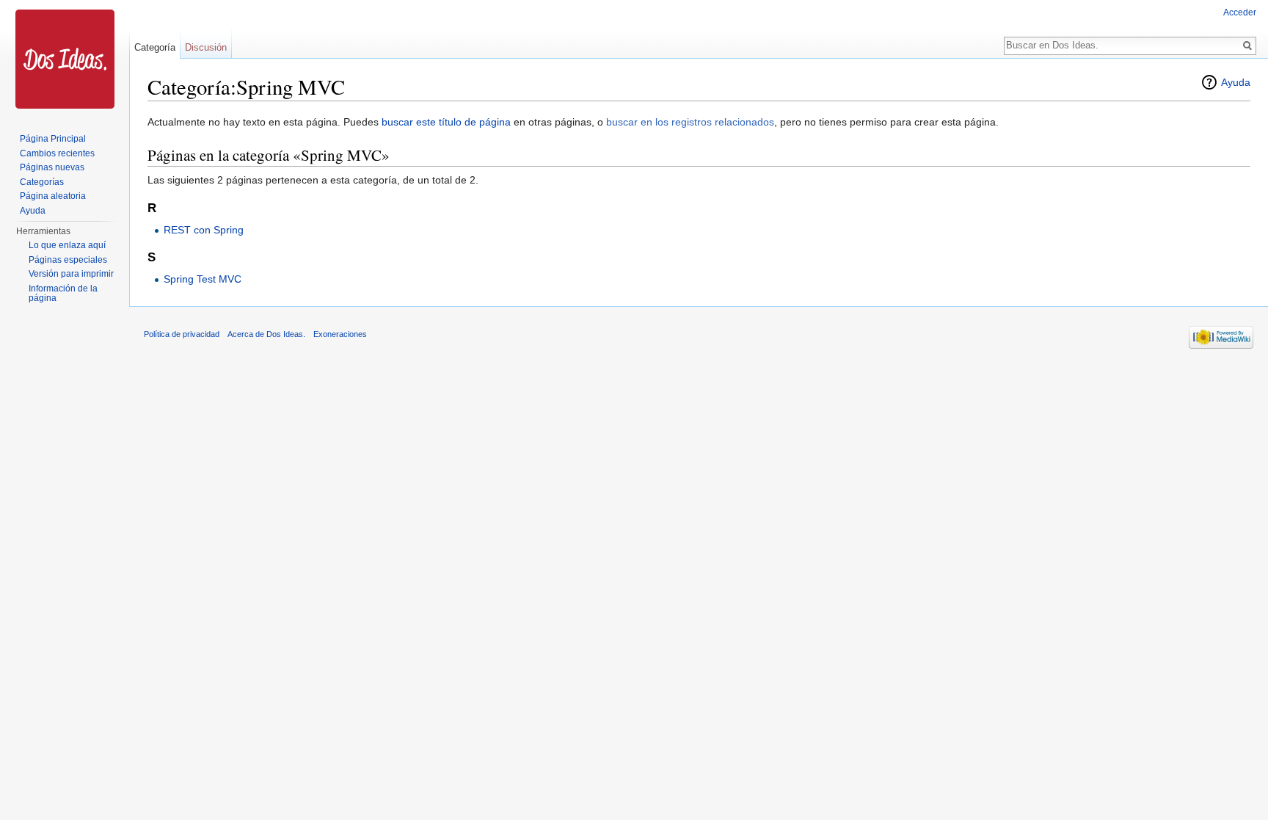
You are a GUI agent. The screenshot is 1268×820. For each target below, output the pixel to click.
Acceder (1239, 12)
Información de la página (63, 293)
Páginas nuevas (52, 167)
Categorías (42, 182)
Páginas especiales (68, 260)
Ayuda (1235, 82)
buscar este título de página (446, 122)
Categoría (154, 47)
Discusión (206, 47)
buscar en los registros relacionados (690, 122)
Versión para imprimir (71, 274)
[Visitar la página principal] (64, 58)
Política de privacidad (181, 334)
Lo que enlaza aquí (67, 245)
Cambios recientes (57, 153)
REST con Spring (204, 230)
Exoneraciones (340, 334)
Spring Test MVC (202, 279)
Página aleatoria (53, 196)
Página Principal (53, 139)
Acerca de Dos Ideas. (266, 334)
